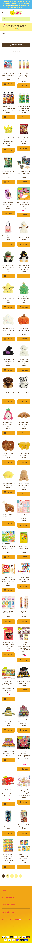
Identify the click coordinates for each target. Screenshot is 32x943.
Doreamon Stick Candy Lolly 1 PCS (24, 578)
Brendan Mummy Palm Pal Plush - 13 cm (23, 361)
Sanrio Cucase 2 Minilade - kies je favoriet (8, 613)
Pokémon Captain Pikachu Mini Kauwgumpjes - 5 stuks (23, 857)
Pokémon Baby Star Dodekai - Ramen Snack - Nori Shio (8, 173)
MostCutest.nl (13, 934)
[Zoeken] (3, 19)
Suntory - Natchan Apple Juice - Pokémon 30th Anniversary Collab (23, 76)
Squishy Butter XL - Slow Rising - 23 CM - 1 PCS (8, 722)
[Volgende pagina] (6, 881)
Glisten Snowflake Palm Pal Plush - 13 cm (8, 330)
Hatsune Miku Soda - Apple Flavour (8, 826)
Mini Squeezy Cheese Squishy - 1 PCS (23, 682)
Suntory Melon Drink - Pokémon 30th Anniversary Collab (24, 108)
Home (3, 33)
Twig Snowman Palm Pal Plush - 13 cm (24, 237)
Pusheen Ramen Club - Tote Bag (8, 237)
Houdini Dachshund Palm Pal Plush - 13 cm (8, 393)
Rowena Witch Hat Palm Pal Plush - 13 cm (8, 361)
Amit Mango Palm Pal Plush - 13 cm (23, 455)
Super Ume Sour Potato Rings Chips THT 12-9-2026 (8, 644)
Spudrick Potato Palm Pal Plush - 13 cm (23, 485)
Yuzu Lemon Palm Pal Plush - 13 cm (8, 484)
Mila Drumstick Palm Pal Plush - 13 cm (8, 516)
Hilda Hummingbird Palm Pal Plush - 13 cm (8, 267)
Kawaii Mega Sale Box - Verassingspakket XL (23, 204)
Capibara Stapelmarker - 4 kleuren (24, 613)
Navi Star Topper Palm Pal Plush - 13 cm (8, 298)
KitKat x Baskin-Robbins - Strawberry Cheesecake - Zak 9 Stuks (8, 580)
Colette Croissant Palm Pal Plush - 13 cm (23, 424)
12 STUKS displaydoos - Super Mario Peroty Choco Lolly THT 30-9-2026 (8, 793)
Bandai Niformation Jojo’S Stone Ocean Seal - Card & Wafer (24, 173)
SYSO (25, 934)
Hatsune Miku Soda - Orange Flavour (24, 826)
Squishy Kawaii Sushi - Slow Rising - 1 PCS (8, 752)
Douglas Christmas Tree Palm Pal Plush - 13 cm (23, 298)
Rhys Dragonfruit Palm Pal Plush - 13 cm (8, 424)
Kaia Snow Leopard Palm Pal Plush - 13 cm (24, 393)
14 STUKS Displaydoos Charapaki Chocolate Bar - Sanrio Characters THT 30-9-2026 (23, 647)
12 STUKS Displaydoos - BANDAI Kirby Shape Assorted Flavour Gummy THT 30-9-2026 (24, 756)
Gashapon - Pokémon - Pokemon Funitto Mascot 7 (8, 548)
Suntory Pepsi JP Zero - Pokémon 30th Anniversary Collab (8, 108)
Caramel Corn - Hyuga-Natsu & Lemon (23, 548)
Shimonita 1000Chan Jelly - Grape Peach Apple (8, 75)
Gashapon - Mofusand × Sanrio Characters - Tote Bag (23, 517)
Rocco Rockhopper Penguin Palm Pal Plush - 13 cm (24, 267)
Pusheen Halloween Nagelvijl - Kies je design (8, 204)
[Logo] (16, 12)
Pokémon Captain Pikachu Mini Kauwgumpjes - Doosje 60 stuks (8, 857)
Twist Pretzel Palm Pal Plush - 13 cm (8, 455)
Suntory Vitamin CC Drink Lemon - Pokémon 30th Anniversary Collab (8, 141)
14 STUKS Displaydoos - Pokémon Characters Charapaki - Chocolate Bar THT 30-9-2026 (8, 685)
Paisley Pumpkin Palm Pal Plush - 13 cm (23, 330)
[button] (29, 13)
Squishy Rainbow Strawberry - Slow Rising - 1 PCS (23, 722)
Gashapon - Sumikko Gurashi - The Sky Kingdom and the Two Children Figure (24, 793)
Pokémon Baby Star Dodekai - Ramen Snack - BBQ (24, 140)
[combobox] (16, 19)
